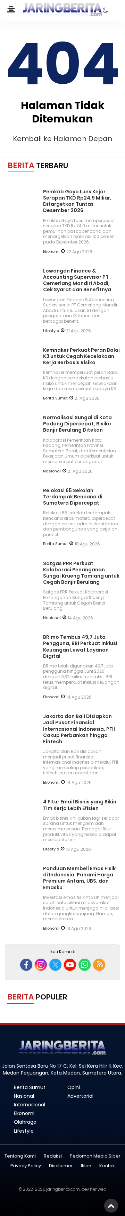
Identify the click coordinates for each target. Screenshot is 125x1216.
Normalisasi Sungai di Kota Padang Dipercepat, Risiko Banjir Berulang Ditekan (77, 423)
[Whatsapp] (84, 965)
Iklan (86, 1166)
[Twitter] (55, 965)
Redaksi (53, 1156)
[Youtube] (70, 965)
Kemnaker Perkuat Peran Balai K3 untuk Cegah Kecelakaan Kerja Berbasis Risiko (81, 356)
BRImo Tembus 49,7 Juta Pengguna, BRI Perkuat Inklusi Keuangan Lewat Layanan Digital (80, 647)
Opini (73, 1087)
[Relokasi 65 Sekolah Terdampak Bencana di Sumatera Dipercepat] (22, 519)
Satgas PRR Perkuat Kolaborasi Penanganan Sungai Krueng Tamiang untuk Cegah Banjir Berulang (81, 573)
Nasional (52, 471)
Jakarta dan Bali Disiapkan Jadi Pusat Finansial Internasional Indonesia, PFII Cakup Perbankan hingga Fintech (79, 729)
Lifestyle (51, 330)
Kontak (107, 1166)
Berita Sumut (55, 398)
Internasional (29, 1104)
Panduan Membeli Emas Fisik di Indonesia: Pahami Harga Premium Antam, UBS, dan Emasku (79, 878)
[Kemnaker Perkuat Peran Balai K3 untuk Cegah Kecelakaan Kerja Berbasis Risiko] (22, 379)
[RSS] (99, 965)
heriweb (98, 1189)
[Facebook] (26, 965)
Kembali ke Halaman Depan (62, 139)
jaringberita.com (63, 1189)
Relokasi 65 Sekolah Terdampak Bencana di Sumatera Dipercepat (72, 496)
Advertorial (80, 1096)
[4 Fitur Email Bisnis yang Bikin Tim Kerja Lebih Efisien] (22, 831)
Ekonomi (51, 251)
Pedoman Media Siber (95, 1156)
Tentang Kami (20, 1156)
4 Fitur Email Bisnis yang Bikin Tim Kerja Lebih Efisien (79, 804)
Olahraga (25, 1121)
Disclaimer (61, 1166)
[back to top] (111, 1206)
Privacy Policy (25, 1166)
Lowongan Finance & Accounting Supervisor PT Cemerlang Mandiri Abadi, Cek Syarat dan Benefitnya (77, 280)
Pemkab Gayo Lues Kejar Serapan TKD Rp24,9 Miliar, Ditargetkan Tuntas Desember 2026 (77, 201)
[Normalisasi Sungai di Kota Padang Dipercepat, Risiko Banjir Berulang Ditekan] (22, 446)
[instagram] (41, 965)
